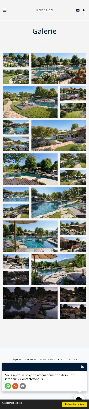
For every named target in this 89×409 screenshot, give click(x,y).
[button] (4, 10)
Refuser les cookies (74, 404)
